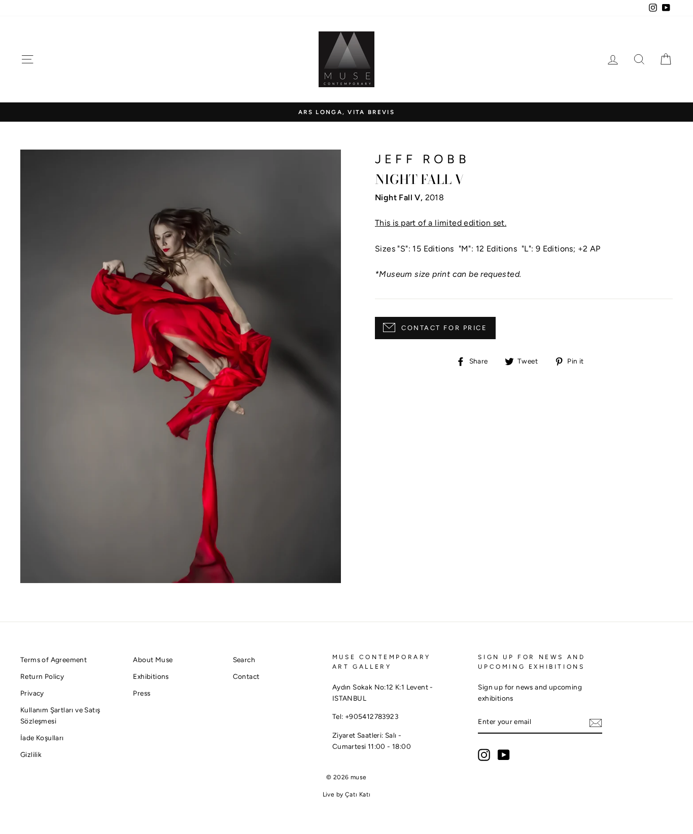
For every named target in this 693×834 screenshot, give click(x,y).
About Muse (152, 660)
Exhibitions (150, 676)
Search (244, 660)
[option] (346, 112)
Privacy (32, 693)
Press (141, 693)
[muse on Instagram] (484, 755)
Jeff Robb (422, 159)
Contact (246, 676)
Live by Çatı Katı (347, 794)
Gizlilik (31, 754)
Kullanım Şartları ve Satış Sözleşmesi (60, 715)
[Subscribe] (595, 722)
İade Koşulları (42, 738)
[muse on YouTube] (504, 755)
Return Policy (42, 676)
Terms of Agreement (53, 660)
